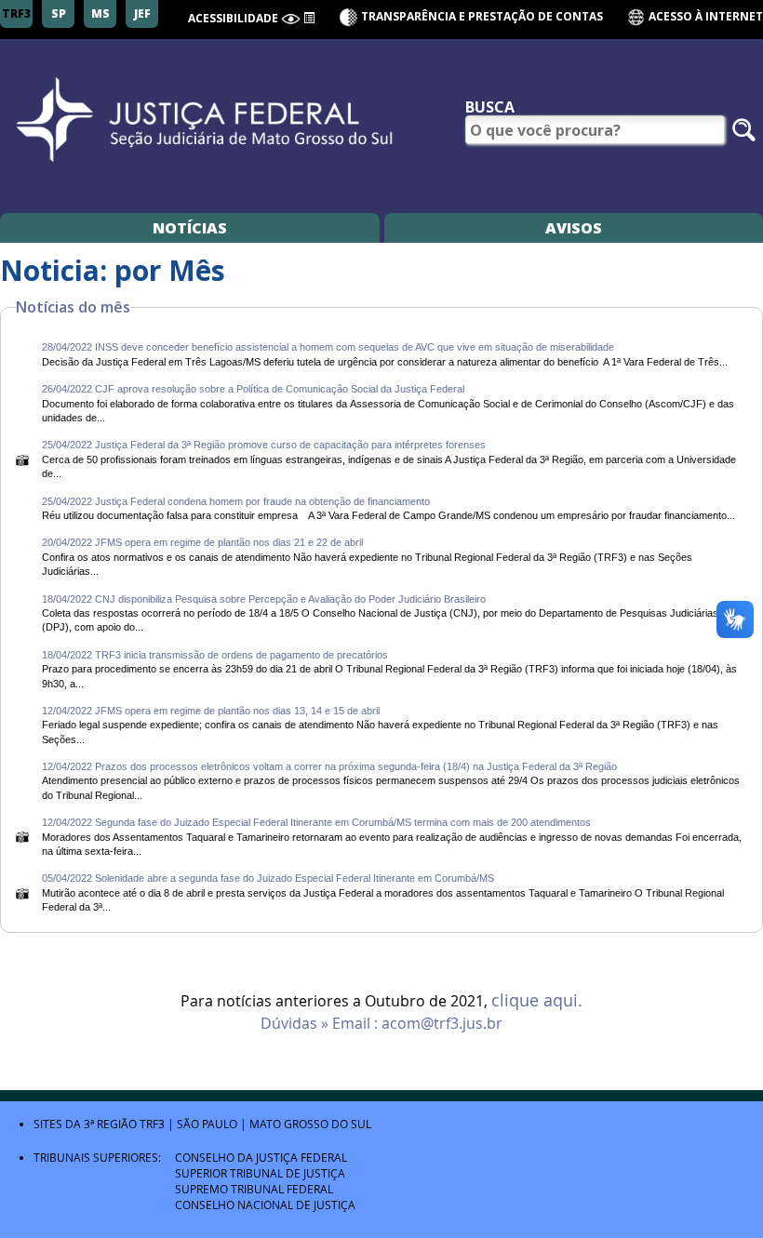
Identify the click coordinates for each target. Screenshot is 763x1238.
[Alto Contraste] (291, 19)
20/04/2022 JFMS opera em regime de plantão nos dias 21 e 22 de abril (202, 542)
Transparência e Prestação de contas (482, 16)
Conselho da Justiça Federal (261, 1157)
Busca (490, 107)
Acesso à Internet (704, 16)
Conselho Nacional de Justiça (265, 1204)
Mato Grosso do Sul (310, 1123)
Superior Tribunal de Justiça (260, 1172)
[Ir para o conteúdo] (309, 17)
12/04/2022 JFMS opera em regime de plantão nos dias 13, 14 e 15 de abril (211, 710)
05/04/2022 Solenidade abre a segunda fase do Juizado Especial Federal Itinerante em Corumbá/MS (268, 878)
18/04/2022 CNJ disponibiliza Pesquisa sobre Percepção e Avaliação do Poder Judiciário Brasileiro (264, 599)
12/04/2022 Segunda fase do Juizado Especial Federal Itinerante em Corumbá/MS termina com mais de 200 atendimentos (316, 822)
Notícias (190, 227)
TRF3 (152, 1123)
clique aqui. (536, 1000)
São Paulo (207, 1123)
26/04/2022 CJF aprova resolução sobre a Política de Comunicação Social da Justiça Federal (253, 388)
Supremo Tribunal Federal (254, 1188)
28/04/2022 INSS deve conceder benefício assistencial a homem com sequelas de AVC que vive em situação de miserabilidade (328, 347)
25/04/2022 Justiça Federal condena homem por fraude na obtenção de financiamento (236, 501)
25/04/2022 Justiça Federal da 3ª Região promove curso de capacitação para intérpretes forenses (264, 444)
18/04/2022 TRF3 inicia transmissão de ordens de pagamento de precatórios (215, 654)
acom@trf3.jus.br (442, 1023)
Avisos (573, 227)
